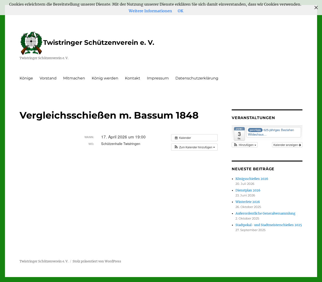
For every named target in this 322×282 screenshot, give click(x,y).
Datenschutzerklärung (196, 78)
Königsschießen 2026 (251, 179)
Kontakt (132, 78)
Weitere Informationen (150, 10)
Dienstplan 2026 (247, 190)
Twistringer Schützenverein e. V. (98, 42)
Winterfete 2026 (247, 202)
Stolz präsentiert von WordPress (97, 261)
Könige (26, 78)
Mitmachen (74, 78)
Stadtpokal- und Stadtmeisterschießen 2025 (268, 225)
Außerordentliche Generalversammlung (265, 214)
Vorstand (48, 78)
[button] (194, 147)
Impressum (158, 78)
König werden (105, 78)
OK (180, 10)
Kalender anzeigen (286, 145)
